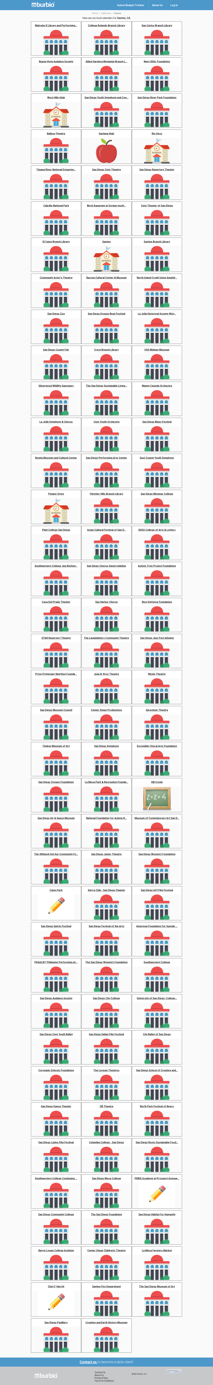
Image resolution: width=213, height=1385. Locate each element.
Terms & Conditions (104, 1381)
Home (95, 13)
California (106, 13)
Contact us (88, 1362)
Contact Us (100, 1372)
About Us (99, 1375)
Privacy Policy (101, 1378)
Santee (117, 13)
